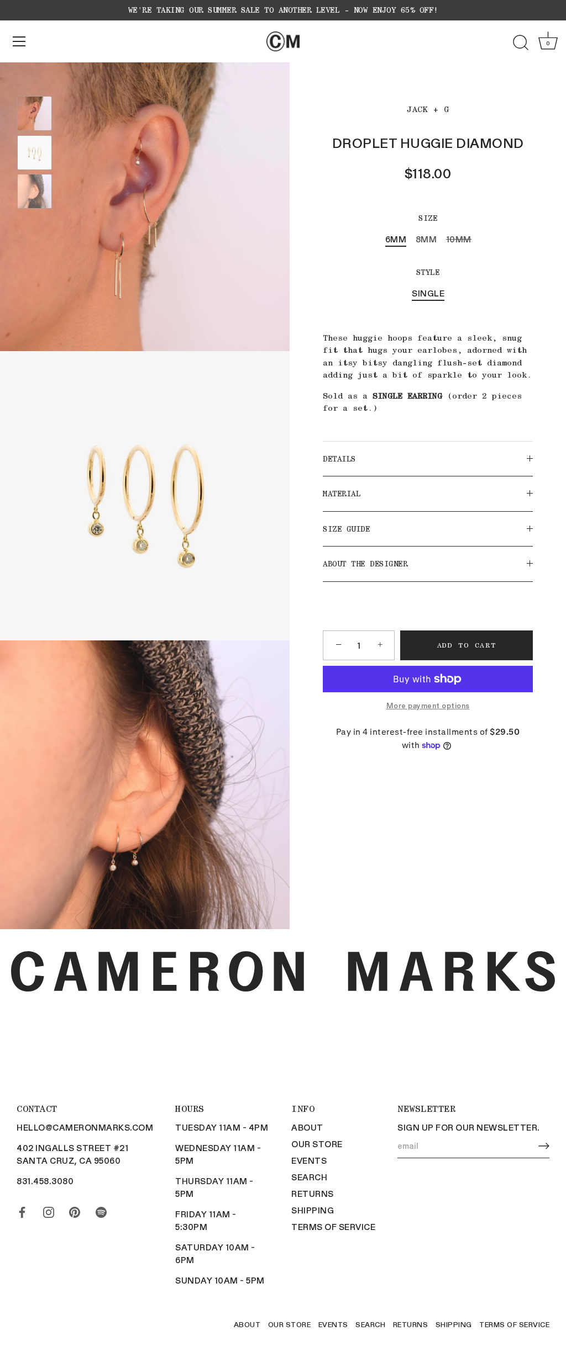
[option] (35, 115)
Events (309, 1160)
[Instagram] (48, 1210)
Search (309, 1177)
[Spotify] (101, 1210)
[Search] (521, 43)
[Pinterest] (74, 1210)
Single (428, 293)
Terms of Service (333, 1226)
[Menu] (19, 41)
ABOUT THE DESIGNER (365, 563)
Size (427, 218)
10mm (458, 239)
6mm (396, 239)
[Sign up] (543, 1146)
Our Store (317, 1143)
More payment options (428, 705)
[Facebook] (22, 1210)
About (307, 1127)
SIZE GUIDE (346, 528)
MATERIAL (341, 493)
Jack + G (428, 109)
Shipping (312, 1210)
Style (428, 272)
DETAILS (339, 458)
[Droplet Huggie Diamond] (34, 113)
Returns (312, 1193)
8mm (426, 239)
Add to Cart (466, 645)
